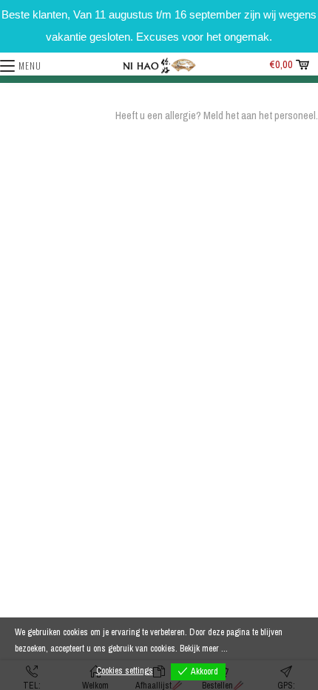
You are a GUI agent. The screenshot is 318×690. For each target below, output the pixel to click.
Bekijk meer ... (204, 648)
